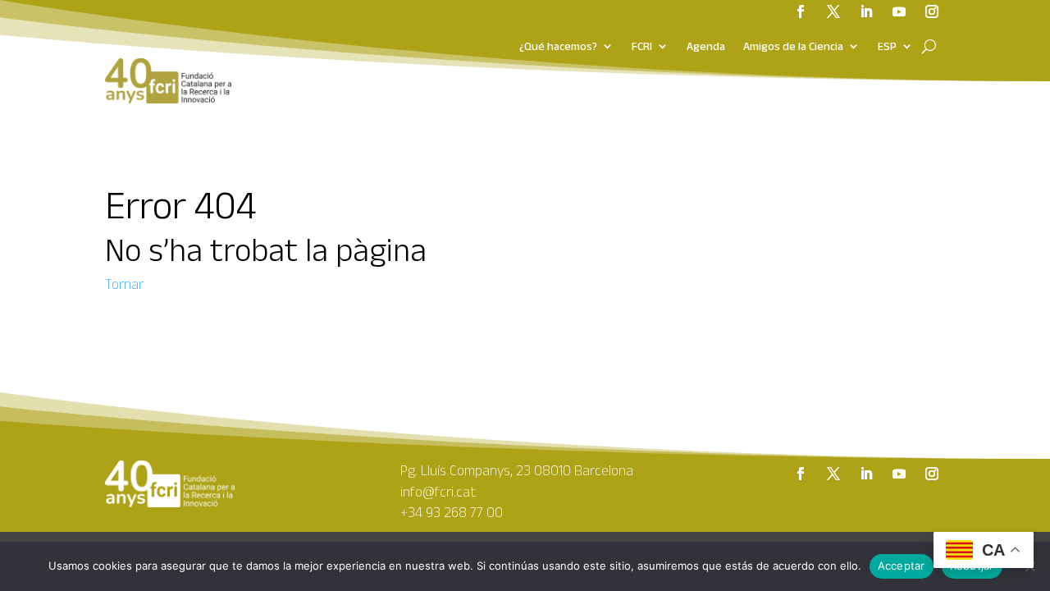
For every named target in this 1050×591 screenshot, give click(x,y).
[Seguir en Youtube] (899, 473)
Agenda (706, 47)
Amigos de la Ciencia (793, 47)
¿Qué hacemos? (558, 47)
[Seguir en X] (833, 473)
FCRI (642, 47)
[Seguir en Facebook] (801, 473)
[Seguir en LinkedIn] (866, 473)
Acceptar (901, 565)
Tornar (124, 284)
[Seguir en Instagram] (932, 473)
